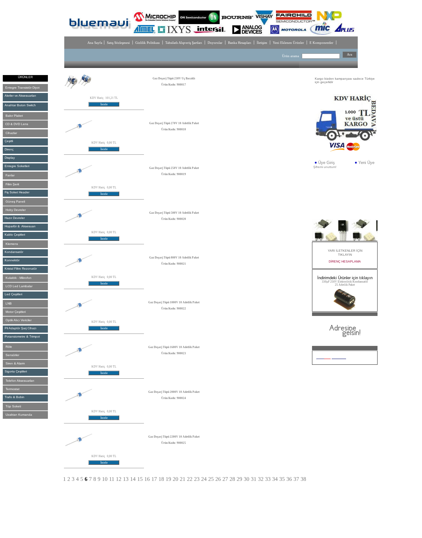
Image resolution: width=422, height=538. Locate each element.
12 (118, 479)
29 (239, 479)
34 (275, 479)
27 (225, 479)
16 (147, 479)
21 (182, 479)
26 (218, 479)
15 (140, 479)
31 (253, 479)
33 (268, 479)
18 (161, 479)
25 (211, 479)
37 (296, 479)
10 (105, 479)
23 (197, 479)
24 (204, 479)
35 (282, 479)
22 (189, 479)
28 (232, 479)
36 (289, 479)
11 (111, 479)
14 (133, 479)
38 (303, 479)
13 (126, 479)
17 (154, 479)
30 (246, 479)
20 (175, 479)
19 (168, 479)
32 (261, 479)
